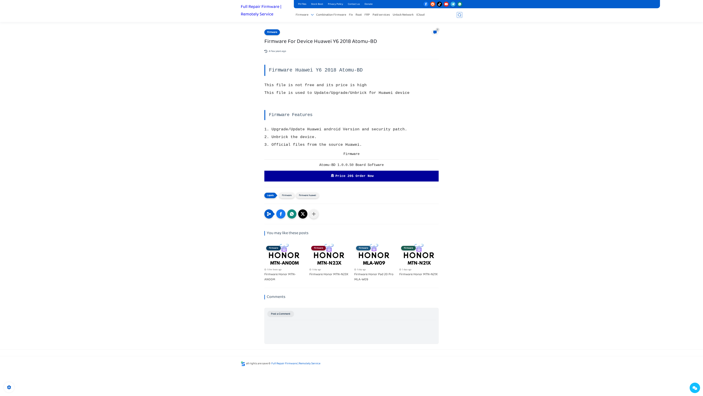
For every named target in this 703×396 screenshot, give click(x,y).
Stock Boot (317, 4)
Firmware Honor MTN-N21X (418, 274)
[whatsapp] (459, 4)
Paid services (381, 15)
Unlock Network (403, 15)
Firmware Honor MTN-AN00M (280, 277)
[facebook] (425, 4)
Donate (368, 4)
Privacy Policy (335, 4)
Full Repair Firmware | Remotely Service (261, 10)
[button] (280, 214)
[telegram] (453, 4)
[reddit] (432, 4)
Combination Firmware (331, 15)
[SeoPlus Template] (243, 363)
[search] (459, 15)
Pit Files (302, 4)
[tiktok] (439, 4)
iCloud (420, 15)
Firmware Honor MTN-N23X (328, 274)
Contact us (354, 4)
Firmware (302, 15)
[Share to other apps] (313, 214)
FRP (367, 15)
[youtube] (446, 4)
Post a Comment (280, 314)
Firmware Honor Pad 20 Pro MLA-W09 (373, 277)
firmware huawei (307, 195)
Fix (351, 15)
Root (359, 15)
